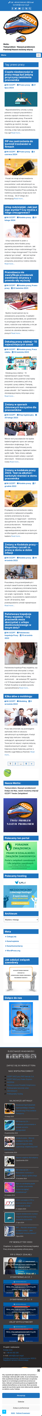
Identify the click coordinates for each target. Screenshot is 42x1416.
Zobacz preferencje (21, 1408)
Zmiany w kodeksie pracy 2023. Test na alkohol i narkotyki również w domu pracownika (21, 474)
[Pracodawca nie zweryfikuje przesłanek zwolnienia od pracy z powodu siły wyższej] (21, 301)
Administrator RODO (27, 1358)
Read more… (16, 133)
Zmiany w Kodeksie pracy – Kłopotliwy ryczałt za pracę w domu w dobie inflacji (21, 548)
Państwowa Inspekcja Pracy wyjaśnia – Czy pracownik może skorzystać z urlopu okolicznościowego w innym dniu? (18, 621)
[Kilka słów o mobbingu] (21, 717)
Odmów (21, 1402)
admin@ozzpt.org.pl (16, 1356)
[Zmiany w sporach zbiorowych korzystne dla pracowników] (21, 428)
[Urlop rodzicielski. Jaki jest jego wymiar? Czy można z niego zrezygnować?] (21, 231)
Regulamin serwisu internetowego (15, 1360)
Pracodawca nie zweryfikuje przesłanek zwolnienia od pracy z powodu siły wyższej (19, 276)
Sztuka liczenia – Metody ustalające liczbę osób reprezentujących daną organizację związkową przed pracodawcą (20, 1144)
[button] (39, 1370)
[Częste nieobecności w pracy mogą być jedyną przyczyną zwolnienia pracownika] (21, 99)
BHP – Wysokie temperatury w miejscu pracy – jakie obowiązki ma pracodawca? (26, 1230)
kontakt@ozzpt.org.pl (21, 5)
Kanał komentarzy (15, 946)
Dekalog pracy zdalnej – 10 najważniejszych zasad (21, 343)
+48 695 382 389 (12, 1353)
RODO (13, 1413)
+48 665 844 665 (20, 2)
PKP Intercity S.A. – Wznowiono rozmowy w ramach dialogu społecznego (26, 1173)
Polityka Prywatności (23, 1413)
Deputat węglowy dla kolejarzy (27, 1158)
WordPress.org (13, 950)
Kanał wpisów (13, 941)
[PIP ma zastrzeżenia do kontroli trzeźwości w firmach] (21, 167)
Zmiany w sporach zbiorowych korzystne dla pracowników (20, 407)
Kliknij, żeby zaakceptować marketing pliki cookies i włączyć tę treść (21, 1266)
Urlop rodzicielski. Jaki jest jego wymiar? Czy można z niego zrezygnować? (21, 210)
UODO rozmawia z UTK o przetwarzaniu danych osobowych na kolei (25, 1203)
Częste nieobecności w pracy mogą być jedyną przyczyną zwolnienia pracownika (19, 76)
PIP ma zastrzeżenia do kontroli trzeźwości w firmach (19, 144)
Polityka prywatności (11, 1358)
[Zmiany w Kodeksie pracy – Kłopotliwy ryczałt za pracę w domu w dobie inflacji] (21, 572)
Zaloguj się (11, 936)
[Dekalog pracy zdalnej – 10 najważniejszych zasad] (21, 363)
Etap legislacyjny (26, 415)
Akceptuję (21, 1395)
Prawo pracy (24, 85)
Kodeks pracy (25, 217)
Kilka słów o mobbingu (18, 696)
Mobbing (23, 701)
